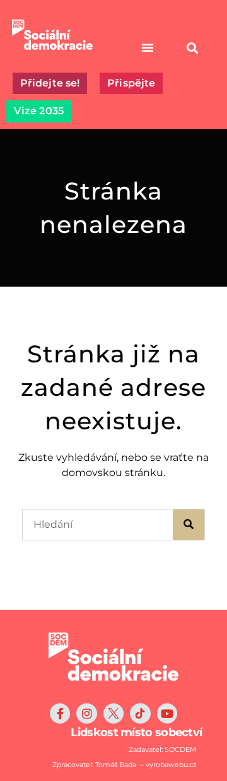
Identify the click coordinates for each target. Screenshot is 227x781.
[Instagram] (86, 713)
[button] (192, 47)
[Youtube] (167, 713)
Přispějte (131, 83)
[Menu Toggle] (147, 47)
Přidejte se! (49, 83)
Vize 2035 (39, 111)
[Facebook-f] (60, 713)
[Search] (188, 525)
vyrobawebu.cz (171, 764)
